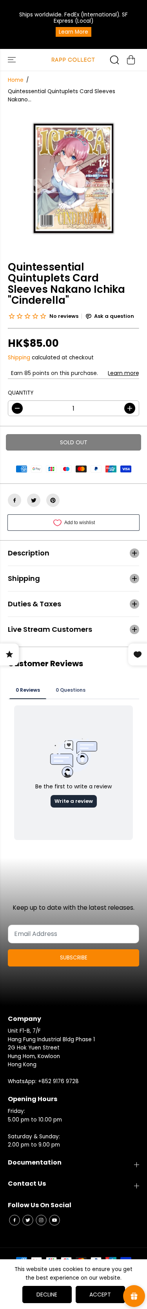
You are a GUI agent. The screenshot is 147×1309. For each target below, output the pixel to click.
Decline (46, 1294)
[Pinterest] (53, 500)
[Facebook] (14, 500)
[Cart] (131, 60)
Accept (100, 1294)
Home (16, 80)
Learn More (73, 32)
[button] (12, 59)
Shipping (19, 357)
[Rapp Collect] (73, 59)
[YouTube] (54, 1220)
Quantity (20, 393)
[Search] (114, 60)
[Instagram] (41, 1220)
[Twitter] (33, 500)
